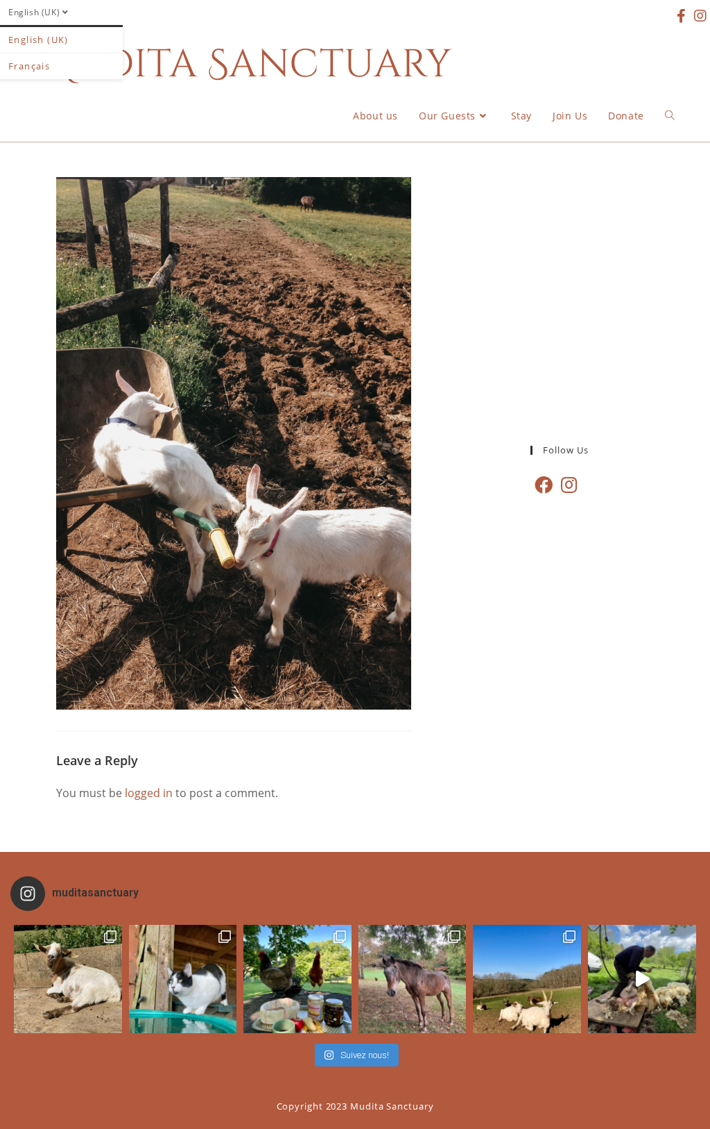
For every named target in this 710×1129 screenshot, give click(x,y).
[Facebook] (544, 485)
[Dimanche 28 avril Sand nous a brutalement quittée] (412, 979)
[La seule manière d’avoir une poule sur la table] (297, 979)
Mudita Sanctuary (243, 64)
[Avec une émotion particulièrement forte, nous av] (68, 979)
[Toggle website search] (670, 116)
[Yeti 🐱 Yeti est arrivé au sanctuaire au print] (183, 979)
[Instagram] (569, 485)
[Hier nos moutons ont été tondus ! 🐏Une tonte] (642, 979)
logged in (149, 793)
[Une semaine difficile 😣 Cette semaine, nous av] (527, 979)
